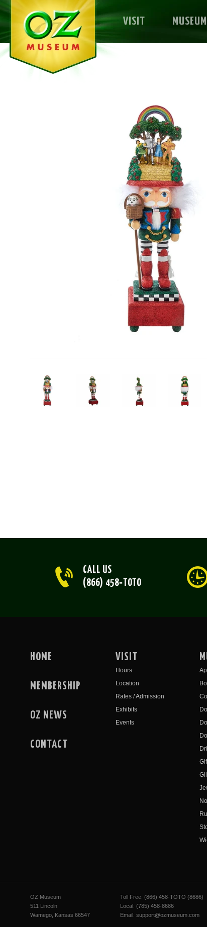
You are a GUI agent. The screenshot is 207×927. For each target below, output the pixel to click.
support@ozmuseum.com (167, 915)
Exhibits (126, 709)
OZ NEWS (48, 715)
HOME (41, 657)
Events (125, 722)
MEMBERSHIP (55, 686)
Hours (124, 670)
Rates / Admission (140, 696)
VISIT (134, 21)
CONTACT (49, 744)
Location (127, 683)
